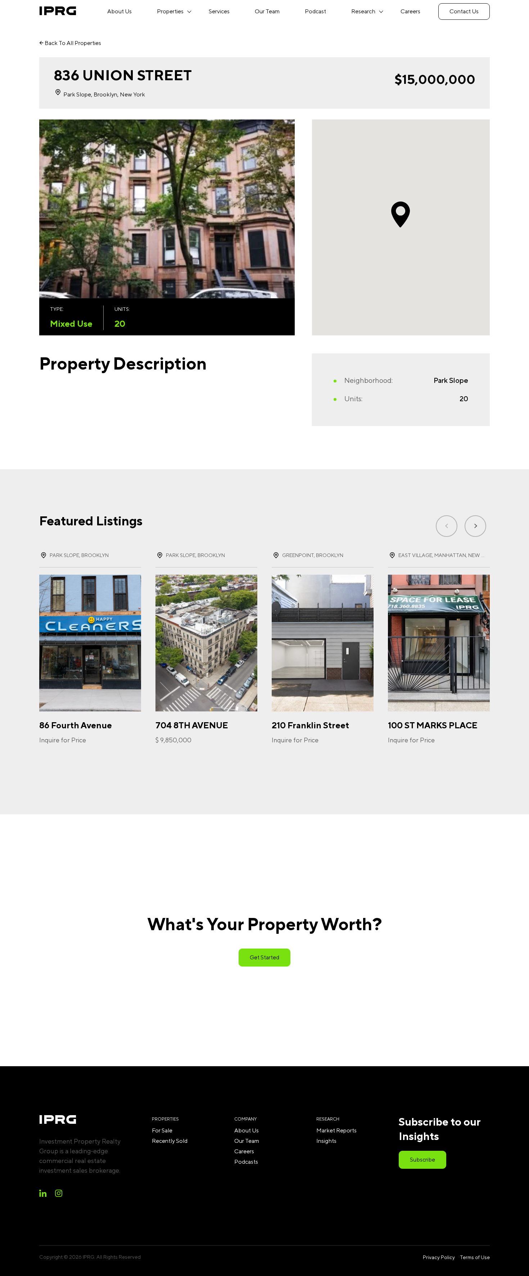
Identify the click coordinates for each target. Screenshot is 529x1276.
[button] (475, 526)
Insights (326, 1140)
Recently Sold (169, 1140)
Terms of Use (475, 1257)
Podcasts (246, 1161)
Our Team (267, 11)
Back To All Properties (72, 43)
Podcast (315, 11)
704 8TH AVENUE (191, 725)
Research (363, 11)
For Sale (162, 1130)
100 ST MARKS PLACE (433, 725)
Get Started (264, 957)
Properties (170, 11)
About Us (119, 11)
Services (219, 11)
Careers (410, 11)
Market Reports (336, 1130)
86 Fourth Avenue (75, 725)
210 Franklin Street (310, 725)
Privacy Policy (439, 1257)
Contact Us (464, 11)
